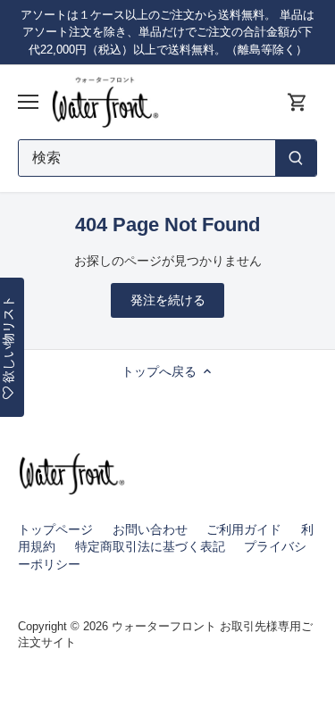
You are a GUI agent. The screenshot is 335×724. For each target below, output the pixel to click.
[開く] (28, 102)
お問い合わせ (150, 529)
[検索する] (295, 158)
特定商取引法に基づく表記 (150, 546)
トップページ (55, 529)
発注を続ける (167, 300)
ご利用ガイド (243, 529)
